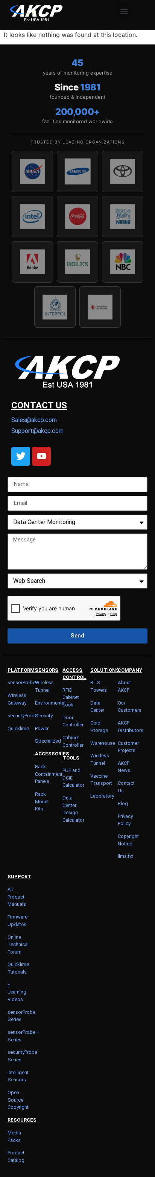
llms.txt (125, 856)
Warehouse (102, 743)
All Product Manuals (17, 897)
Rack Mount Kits (42, 801)
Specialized (48, 741)
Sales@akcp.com (34, 419)
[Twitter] (20, 456)
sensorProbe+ (23, 682)
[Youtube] (41, 456)
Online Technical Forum (18, 944)
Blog (123, 803)
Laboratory (102, 796)
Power (42, 728)
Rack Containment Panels (48, 774)
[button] (124, 11)
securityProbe (22, 715)
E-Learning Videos (17, 992)
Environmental (50, 703)
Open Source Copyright (18, 1100)
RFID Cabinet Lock (70, 697)
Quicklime (18, 728)
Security (44, 715)
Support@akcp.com (37, 430)
